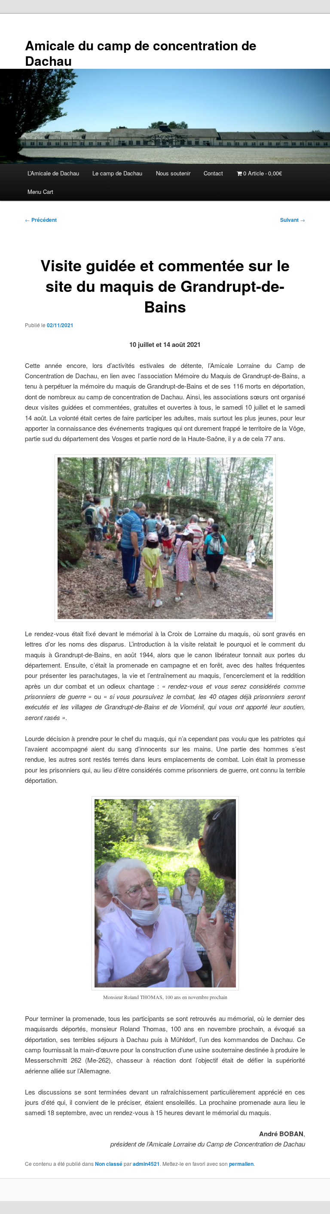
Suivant (292, 220)
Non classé (108, 1164)
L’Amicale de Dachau (53, 173)
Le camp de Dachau (117, 173)
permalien (241, 1164)
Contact (213, 173)
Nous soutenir (173, 173)
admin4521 (146, 1164)
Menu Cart (40, 191)
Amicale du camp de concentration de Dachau (141, 53)
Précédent (41, 220)
